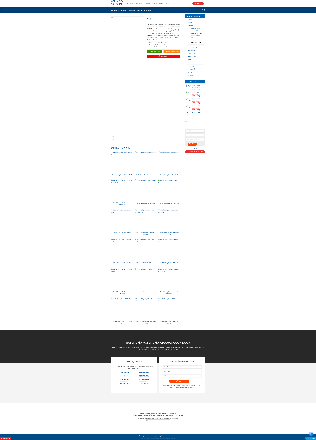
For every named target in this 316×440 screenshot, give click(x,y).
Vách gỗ (190, 72)
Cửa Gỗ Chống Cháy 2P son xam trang (145, 175)
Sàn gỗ (189, 59)
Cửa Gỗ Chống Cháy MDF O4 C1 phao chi (122, 322)
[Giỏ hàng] (184, 3)
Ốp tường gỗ (191, 69)
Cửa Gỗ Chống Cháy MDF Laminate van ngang (122, 292)
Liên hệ (173, 3)
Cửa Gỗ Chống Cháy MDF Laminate (145, 203)
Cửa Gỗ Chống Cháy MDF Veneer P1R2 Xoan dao (146, 322)
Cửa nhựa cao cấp (195, 40)
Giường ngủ (191, 66)
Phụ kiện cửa (191, 50)
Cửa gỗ (190, 22)
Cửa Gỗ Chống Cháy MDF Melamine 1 (122, 175)
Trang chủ (131, 3)
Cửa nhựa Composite (144, 10)
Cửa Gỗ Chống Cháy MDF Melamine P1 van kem (169, 233)
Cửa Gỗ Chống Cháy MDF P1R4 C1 (169, 175)
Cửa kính (190, 75)
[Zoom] (113, 138)
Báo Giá (161, 3)
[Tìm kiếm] (177, 3)
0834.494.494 (6, 438)
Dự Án (155, 3)
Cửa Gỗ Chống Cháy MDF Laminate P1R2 (122, 233)
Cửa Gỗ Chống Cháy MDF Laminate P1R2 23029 (122, 203)
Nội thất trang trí (192, 53)
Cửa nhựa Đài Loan (195, 31)
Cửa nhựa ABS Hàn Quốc (196, 36)
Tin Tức (167, 3)
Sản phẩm (147, 3)
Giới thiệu (139, 3)
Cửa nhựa (131, 10)
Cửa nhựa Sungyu (195, 28)
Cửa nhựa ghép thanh (196, 33)
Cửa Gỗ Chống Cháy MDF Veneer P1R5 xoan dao (146, 233)
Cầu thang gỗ (191, 63)
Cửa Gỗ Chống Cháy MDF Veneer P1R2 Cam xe (146, 263)
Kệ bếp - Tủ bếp (192, 56)
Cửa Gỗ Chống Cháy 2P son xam (145, 292)
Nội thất (190, 19)
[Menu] (181, 4)
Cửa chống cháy (192, 47)
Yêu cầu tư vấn (311, 438)
